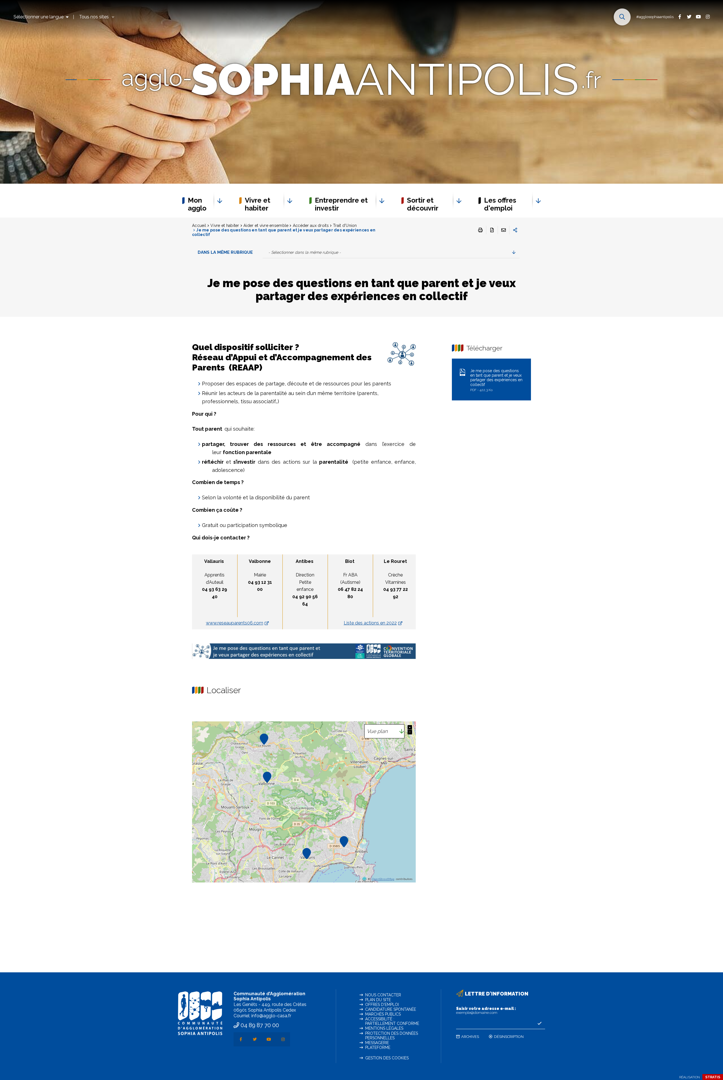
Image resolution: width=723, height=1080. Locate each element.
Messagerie (377, 1042)
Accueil (199, 225)
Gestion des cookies (387, 1058)
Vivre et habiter (257, 204)
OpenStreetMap (383, 879)
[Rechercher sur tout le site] (622, 16)
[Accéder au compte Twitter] (689, 16)
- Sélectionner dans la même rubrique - (304, 252)
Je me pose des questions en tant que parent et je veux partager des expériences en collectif (496, 380)
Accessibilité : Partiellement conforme (392, 1021)
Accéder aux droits (311, 225)
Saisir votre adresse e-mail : (486, 1010)
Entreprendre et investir (341, 204)
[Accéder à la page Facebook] (679, 16)
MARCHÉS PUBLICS (383, 1014)
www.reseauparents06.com (234, 623)
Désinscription (509, 1037)
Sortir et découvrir (422, 204)
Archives (470, 1037)
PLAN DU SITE (378, 999)
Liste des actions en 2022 (370, 623)
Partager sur (515, 230)
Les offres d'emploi (500, 204)
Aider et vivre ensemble (265, 225)
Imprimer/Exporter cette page (480, 230)
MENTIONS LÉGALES (384, 1028)
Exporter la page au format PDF (492, 230)
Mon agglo (197, 204)
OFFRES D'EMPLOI (382, 1004)
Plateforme (377, 1047)
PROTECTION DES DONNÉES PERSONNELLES (391, 1035)
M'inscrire (539, 1023)
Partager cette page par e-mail (503, 230)
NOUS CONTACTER (383, 995)
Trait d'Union (345, 225)
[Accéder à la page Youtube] (698, 16)
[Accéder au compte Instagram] (707, 16)
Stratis (712, 1077)
